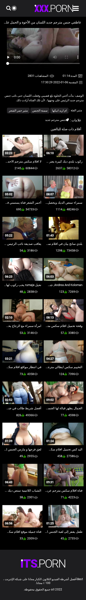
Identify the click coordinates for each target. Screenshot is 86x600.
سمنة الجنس (40, 110)
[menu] (76, 8)
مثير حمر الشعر (18, 110)
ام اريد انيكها (59, 110)
